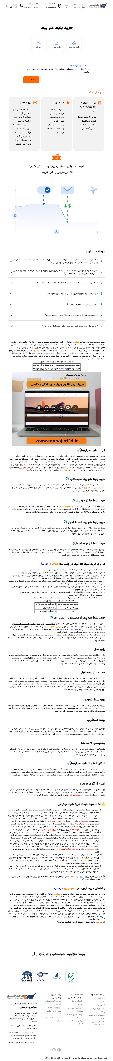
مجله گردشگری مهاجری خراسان (98, 1023)
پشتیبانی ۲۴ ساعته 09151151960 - (22, 1032)
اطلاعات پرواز (77, 1001)
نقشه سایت (78, 1004)
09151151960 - (30, 1038)
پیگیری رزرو (55, 1021)
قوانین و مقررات (54, 1007)
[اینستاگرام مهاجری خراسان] (54, 1050)
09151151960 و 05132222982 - (23, 1035)
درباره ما (101, 998)
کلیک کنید (33, 80)
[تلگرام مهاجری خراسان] (59, 1050)
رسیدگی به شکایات (53, 1017)
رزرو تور (66, 6)
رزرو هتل (74, 6)
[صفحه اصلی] (97, 6)
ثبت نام (101, 1005)
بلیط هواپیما (82, 6)
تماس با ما (100, 1001)
